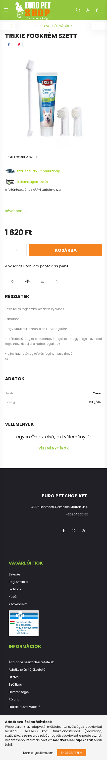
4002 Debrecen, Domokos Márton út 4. (59, 507)
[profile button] (88, 10)
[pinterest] (19, 44)
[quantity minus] (9, 250)
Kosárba (66, 250)
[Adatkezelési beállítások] (83, 531)
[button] (12, 281)
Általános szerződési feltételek (31, 662)
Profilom (15, 589)
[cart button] (98, 10)
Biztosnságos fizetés (32, 182)
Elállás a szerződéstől (25, 707)
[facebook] (8, 44)
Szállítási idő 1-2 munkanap (39, 171)
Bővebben (13, 210)
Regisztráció (18, 582)
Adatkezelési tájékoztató (27, 669)
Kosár (13, 597)
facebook (63, 531)
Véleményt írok (53, 448)
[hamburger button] (6, 10)
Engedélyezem (71, 753)
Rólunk (14, 699)
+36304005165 (77, 514)
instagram (73, 531)
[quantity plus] (22, 250)
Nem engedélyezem (38, 753)
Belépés (14, 574)
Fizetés (14, 677)
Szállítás (15, 684)
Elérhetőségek (19, 692)
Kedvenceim (18, 604)
